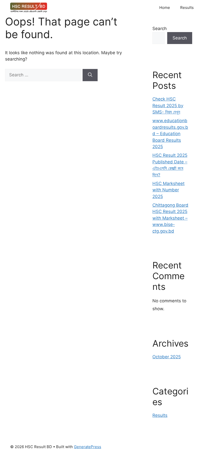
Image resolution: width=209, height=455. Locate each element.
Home (164, 7)
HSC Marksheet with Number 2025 (168, 190)
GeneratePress (87, 446)
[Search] (90, 75)
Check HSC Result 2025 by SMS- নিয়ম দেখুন (167, 105)
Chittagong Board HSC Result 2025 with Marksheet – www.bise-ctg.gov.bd (170, 218)
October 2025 (166, 356)
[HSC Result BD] (28, 7)
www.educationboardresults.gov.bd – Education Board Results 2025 (170, 133)
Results (187, 7)
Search (159, 28)
